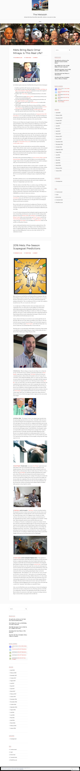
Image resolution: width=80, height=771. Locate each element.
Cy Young (34, 218)
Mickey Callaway (30, 96)
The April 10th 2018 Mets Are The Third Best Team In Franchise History (62, 62)
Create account (59, 192)
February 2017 (59, 136)
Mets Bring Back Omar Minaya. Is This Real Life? (62, 74)
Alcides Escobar (37, 564)
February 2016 (59, 168)
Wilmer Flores (38, 220)
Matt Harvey (39, 218)
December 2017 (59, 118)
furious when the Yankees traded (39, 157)
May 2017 (58, 128)
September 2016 (59, 149)
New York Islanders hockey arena (23, 141)
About (40, 21)
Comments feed (59, 199)
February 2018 (59, 115)
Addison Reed (28, 90)
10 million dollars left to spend (40, 109)
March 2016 (58, 165)
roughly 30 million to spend (22, 101)
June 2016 (58, 157)
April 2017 (58, 131)
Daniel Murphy (18, 390)
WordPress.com (59, 202)
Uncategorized (59, 181)
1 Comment (35, 57)
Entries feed (58, 197)
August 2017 (58, 123)
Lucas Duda (38, 89)
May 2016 (58, 160)
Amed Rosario (33, 215)
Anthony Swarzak (33, 102)
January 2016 (59, 170)
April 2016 (58, 162)
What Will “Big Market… (22, 649)
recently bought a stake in (18, 143)
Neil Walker (43, 89)
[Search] (69, 50)
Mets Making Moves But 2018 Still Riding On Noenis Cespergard (62, 66)
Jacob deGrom (16, 197)
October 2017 (59, 120)
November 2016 (59, 144)
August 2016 (58, 152)
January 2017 (59, 139)
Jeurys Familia (23, 220)
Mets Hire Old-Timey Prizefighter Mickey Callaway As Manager (62, 78)
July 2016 (58, 154)
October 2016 (59, 147)
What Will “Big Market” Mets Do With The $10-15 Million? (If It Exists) (63, 70)
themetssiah (28, 57)
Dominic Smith (25, 215)
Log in (57, 194)
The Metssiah (40, 14)
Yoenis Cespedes (36, 217)
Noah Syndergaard (16, 218)
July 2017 (58, 125)
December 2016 (59, 141)
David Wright (17, 466)
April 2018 (58, 112)
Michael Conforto (16, 217)
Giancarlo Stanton (16, 159)
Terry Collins (24, 93)
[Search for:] (63, 50)
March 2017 (58, 133)
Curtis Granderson (21, 90)
